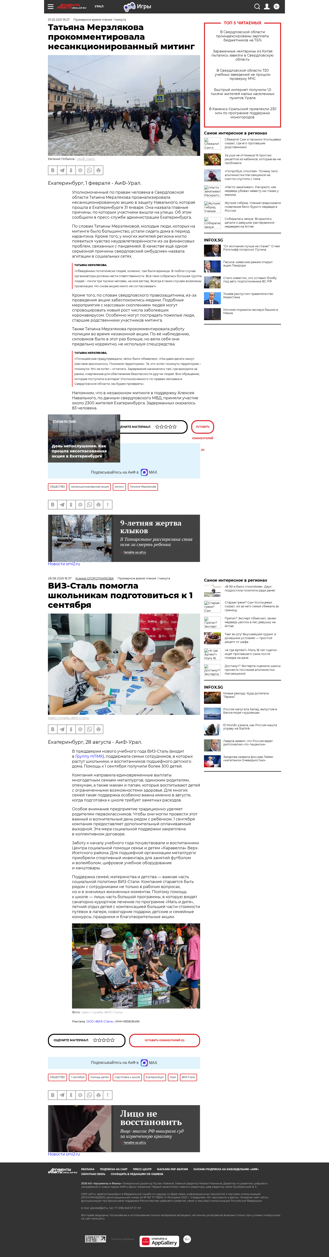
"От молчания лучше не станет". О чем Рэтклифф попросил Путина (251, 248)
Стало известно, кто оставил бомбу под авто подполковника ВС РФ (250, 279)
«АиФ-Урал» (86, 159)
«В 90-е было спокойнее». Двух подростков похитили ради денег (250, 588)
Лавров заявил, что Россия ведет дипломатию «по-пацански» (248, 742)
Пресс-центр (142, 1169)
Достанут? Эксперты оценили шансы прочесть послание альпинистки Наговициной (253, 669)
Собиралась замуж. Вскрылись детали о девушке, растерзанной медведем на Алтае (249, 222)
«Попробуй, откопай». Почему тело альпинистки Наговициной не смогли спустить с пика (251, 175)
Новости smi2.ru (64, 564)
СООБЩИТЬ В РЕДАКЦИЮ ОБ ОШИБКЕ (137, 1174)
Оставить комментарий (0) (202, 429)
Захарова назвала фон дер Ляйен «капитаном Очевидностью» (248, 758)
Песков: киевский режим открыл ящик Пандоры (248, 263)
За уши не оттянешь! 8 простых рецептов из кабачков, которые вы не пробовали (253, 159)
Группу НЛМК (89, 756)
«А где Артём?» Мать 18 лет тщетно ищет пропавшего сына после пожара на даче (251, 654)
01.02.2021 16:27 (59, 19)
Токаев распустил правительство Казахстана (248, 295)
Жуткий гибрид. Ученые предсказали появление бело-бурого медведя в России (253, 206)
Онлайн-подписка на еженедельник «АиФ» (226, 1169)
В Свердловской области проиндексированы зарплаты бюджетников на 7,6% (242, 36)
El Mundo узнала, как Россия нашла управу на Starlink (250, 727)
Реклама (87, 1169)
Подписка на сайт (113, 1169)
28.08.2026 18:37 (60, 578)
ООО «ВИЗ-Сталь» (100, 1021)
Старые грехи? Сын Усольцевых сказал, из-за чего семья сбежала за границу (252, 606)
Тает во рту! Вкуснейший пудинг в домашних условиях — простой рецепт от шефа (250, 638)
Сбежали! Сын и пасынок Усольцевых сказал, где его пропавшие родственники (253, 143)
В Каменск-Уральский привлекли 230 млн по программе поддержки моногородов (242, 113)
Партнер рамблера (122, 1239)
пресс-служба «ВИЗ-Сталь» (69, 718)
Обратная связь (93, 1174)
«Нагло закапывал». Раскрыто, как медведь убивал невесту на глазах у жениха (252, 191)
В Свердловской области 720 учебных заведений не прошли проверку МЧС (242, 75)
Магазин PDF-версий (172, 1169)
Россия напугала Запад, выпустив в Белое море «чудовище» (250, 711)
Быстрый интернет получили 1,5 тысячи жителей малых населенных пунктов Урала (242, 94)
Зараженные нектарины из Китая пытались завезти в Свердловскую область (242, 55)
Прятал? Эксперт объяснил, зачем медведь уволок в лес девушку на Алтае (250, 622)
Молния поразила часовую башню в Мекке (250, 311)
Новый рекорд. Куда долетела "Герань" (246, 695)
